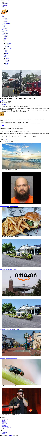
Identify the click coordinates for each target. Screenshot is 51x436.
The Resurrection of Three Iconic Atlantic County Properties (7, 170)
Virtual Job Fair (5, 36)
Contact (3, 428)
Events (3, 34)
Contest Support (6, 33)
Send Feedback (5, 38)
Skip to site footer (7, 0)
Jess (4, 20)
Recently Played (6, 27)
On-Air (3, 16)
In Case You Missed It (4, 5)
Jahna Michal (2, 101)
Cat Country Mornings (6, 18)
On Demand (5, 28)
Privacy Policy (4, 425)
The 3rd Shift (5, 22)
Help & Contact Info (6, 37)
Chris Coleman (5, 21)
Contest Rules (5, 32)
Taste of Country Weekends (7, 23)
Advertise (5, 39)
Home (2, 15)
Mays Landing (5, 139)
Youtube (3, 125)
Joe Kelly (6, 19)
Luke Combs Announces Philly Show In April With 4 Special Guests (9, 415)
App (2, 29)
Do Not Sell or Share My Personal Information (8, 427)
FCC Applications (4, 422)
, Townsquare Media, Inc (9, 435)
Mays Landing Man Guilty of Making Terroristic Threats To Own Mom (9, 206)
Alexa (4, 26)
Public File (3, 420)
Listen (2, 24)
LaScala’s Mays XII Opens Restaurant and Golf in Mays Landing (8, 269)
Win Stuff (3, 31)
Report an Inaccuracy (4, 423)
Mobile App (5, 25)
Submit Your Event (6, 35)
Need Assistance (4, 421)
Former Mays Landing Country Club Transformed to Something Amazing (9, 329)
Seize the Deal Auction (5, 3)
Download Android (6, 30)
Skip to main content (2, 0)
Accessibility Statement (5, 426)
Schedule (5, 17)
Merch (3, 7)
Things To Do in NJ (4, 6)
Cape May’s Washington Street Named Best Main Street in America (8, 358)
